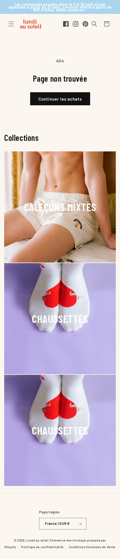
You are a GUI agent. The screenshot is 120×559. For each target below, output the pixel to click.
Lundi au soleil (38, 540)
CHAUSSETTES (60, 318)
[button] (11, 24)
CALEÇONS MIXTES (60, 206)
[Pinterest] (85, 24)
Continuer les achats (60, 98)
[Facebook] (66, 24)
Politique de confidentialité (42, 547)
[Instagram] (75, 24)
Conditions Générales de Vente (92, 547)
